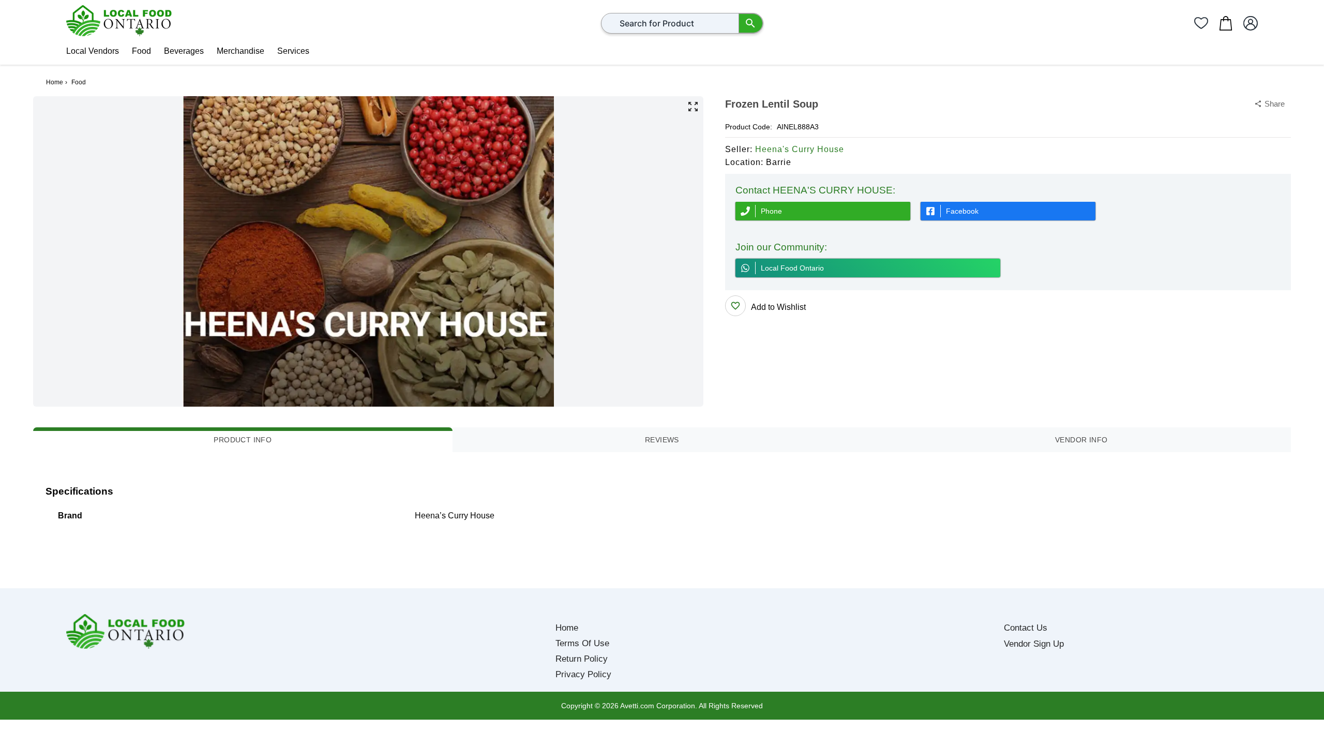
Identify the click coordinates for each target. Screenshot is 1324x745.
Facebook (962, 211)
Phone (771, 211)
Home (566, 628)
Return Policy (581, 659)
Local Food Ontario (792, 268)
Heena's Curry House (799, 149)
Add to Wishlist (778, 307)
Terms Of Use (582, 643)
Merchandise (240, 51)
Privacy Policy (583, 674)
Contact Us (1025, 628)
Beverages (184, 51)
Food (141, 51)
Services (293, 51)
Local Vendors (92, 51)
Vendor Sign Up (1034, 644)
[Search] (751, 23)
